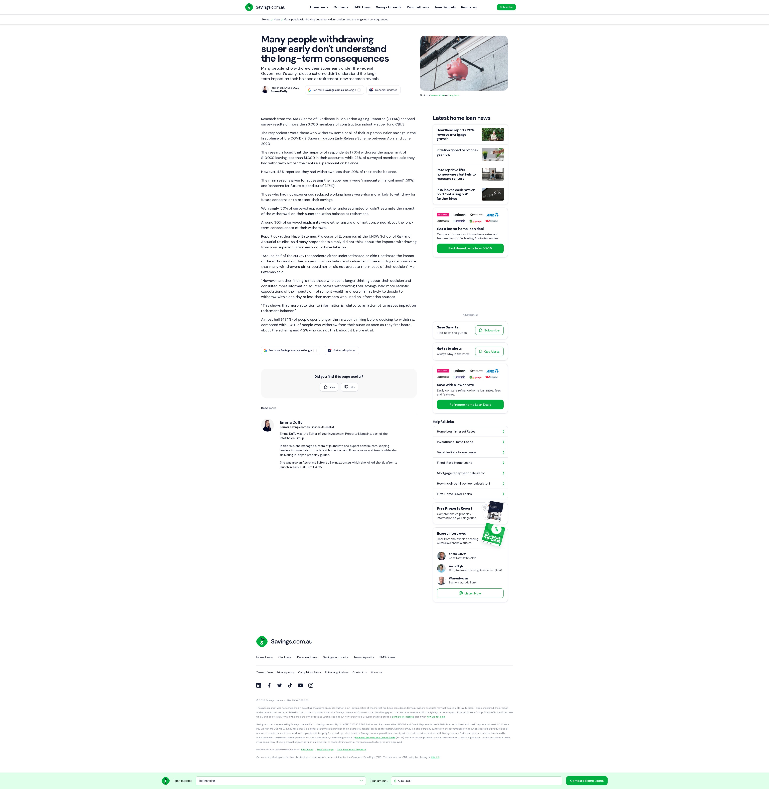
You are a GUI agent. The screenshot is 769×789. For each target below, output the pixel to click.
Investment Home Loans (455, 442)
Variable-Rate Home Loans (456, 452)
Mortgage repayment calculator (461, 473)
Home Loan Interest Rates (456, 431)
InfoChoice (307, 749)
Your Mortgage (325, 749)
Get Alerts (491, 351)
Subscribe (506, 7)
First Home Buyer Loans (454, 494)
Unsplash (454, 95)
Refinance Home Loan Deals (470, 405)
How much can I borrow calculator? (463, 483)
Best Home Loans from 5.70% (470, 248)
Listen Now (472, 593)
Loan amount (379, 781)
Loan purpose (183, 781)
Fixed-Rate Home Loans (454, 463)
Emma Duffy (291, 422)
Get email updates (386, 90)
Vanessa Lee (438, 95)
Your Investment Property (351, 749)
